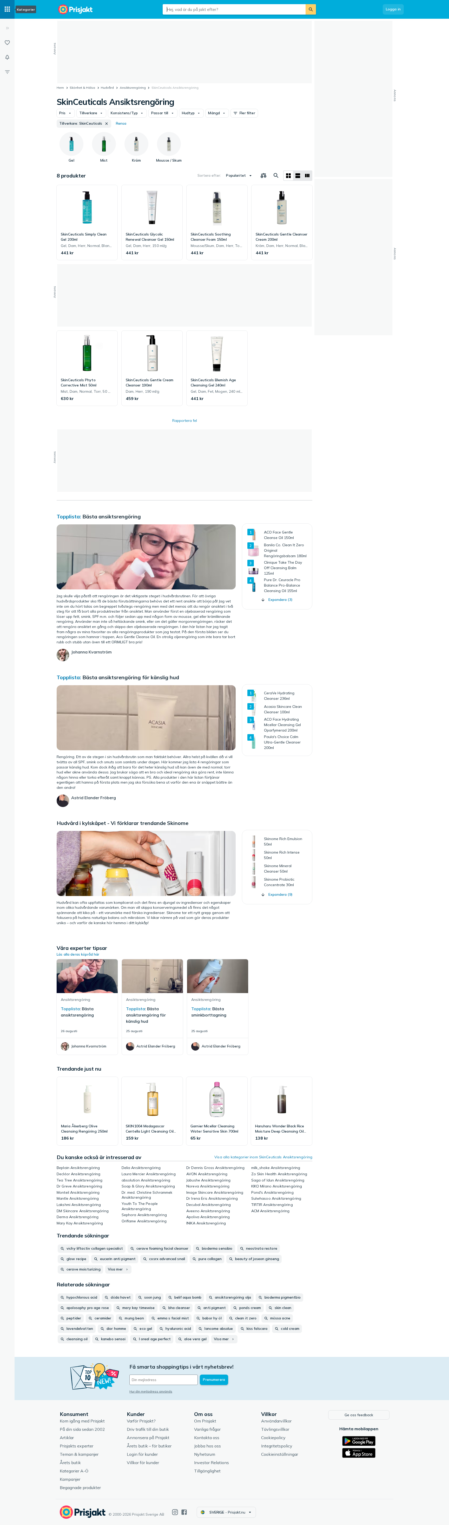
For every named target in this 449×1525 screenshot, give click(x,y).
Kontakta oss (206, 1437)
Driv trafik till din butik (148, 1429)
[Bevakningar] (7, 57)
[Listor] (7, 42)
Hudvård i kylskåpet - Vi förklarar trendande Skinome (122, 823)
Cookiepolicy (273, 1437)
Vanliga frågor (207, 1429)
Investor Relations (211, 1462)
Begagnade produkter (80, 1487)
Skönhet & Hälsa (82, 88)
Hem (60, 88)
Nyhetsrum (204, 1454)
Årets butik (70, 1462)
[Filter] (7, 72)
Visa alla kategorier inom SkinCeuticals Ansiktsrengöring (263, 1157)
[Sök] (311, 9)
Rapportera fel (184, 420)
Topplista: (69, 516)
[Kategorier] (7, 9)
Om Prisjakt (205, 1421)
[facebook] (184, 1512)
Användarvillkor (276, 1421)
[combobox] (234, 9)
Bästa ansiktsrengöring (111, 516)
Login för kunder (142, 1454)
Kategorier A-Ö (74, 1470)
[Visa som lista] (297, 175)
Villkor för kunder (143, 1462)
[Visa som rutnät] (288, 175)
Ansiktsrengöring (133, 88)
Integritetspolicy (276, 1445)
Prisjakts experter (76, 1445)
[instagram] (175, 1512)
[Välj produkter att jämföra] (263, 175)
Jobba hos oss (207, 1445)
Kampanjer (70, 1479)
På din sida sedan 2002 (82, 1429)
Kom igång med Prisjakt (82, 1421)
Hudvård (107, 88)
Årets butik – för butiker (149, 1445)
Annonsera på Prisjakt (148, 1437)
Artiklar (67, 1437)
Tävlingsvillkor (275, 1429)
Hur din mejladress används (150, 1391)
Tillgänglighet (207, 1470)
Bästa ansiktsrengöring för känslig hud (130, 677)
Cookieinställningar (279, 1454)
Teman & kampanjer (79, 1454)
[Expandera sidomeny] (7, 28)
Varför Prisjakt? (141, 1421)
